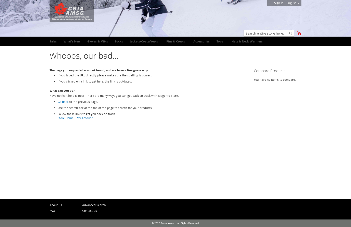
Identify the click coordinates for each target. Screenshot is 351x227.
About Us (56, 205)
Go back (63, 102)
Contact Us (89, 211)
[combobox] (269, 33)
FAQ (52, 211)
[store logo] (72, 11)
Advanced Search (94, 205)
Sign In (279, 3)
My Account (85, 118)
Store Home (66, 118)
